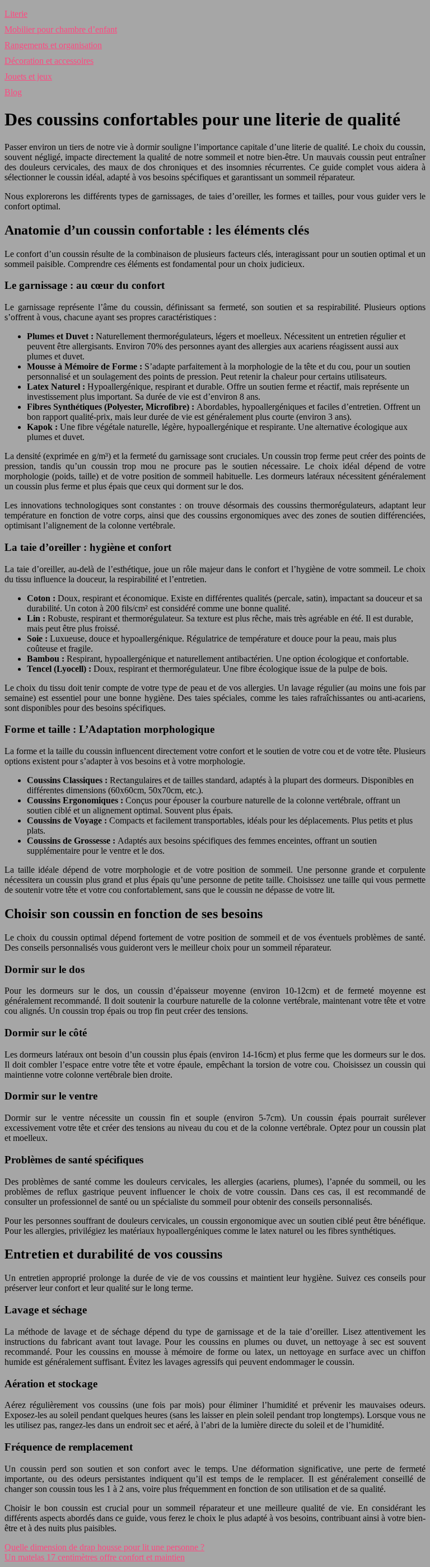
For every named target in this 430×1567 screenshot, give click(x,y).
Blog (13, 92)
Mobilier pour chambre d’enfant (60, 29)
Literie (15, 13)
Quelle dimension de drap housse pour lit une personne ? (104, 1547)
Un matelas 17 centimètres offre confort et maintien (94, 1557)
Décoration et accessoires (49, 61)
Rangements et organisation (53, 45)
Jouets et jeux (28, 76)
